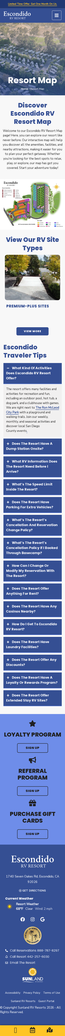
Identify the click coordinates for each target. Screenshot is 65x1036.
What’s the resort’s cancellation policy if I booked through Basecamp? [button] (32, 548)
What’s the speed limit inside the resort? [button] (29, 487)
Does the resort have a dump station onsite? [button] (29, 446)
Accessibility (12, 993)
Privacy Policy (31, 993)
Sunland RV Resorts (23, 1001)
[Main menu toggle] (57, 15)
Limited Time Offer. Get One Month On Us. (32, 4)
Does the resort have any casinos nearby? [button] (31, 609)
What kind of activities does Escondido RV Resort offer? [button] (29, 373)
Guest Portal (46, 1001)
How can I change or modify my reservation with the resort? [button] (30, 571)
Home (24, 89)
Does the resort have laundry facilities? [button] (27, 644)
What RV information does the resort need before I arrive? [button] (31, 466)
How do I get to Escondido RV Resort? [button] (31, 627)
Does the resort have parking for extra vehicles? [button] (29, 505)
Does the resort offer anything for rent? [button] (27, 591)
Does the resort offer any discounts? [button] (31, 662)
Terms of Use (51, 993)
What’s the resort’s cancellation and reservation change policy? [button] (32, 525)
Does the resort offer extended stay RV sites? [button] (27, 698)
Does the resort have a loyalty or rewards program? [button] (32, 680)
